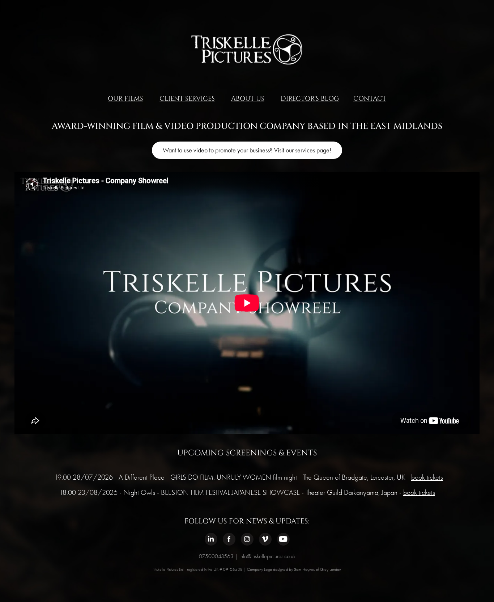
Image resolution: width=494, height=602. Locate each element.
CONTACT (369, 98)
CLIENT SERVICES (187, 98)
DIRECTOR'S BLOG (310, 98)
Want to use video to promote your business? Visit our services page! (247, 150)
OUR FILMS (125, 98)
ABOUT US (247, 98)
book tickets (427, 477)
